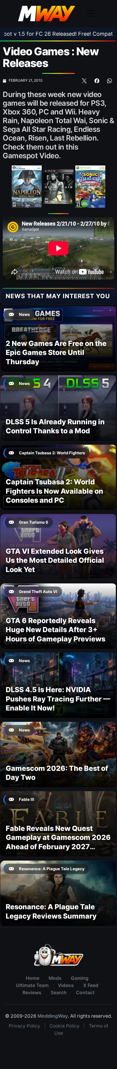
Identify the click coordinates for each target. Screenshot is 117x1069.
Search (59, 992)
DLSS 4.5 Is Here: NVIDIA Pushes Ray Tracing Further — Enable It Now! (58, 698)
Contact (85, 992)
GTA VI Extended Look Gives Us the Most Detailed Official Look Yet (55, 560)
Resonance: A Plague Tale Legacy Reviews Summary (51, 911)
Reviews (31, 992)
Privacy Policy (24, 1026)
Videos (66, 985)
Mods (55, 978)
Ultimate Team (32, 985)
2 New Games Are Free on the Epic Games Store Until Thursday (56, 352)
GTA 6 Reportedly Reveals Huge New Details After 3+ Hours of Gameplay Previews (55, 629)
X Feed (90, 985)
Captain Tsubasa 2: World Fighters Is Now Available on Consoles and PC (54, 490)
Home (32, 978)
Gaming (79, 978)
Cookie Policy (65, 1026)
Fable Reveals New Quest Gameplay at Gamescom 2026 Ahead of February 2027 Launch (58, 842)
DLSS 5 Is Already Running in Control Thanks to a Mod (55, 426)
